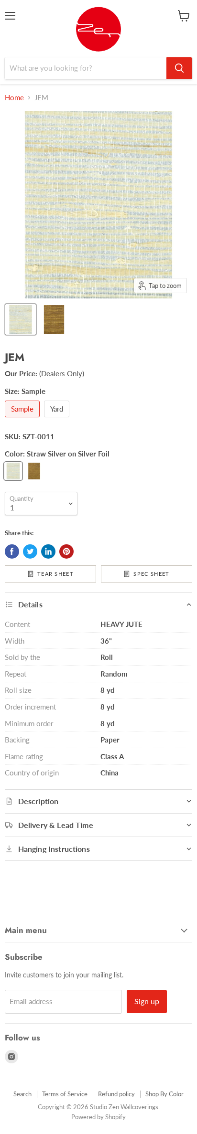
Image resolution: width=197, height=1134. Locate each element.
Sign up (146, 1001)
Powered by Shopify (98, 1117)
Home (14, 98)
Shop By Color (164, 1094)
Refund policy (116, 1094)
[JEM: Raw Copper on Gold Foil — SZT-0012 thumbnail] (54, 319)
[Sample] (23, 419)
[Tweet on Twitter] (30, 551)
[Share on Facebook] (12, 551)
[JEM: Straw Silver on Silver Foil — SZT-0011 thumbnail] (20, 319)
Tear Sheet (55, 574)
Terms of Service (65, 1094)
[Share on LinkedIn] (48, 551)
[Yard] (58, 419)
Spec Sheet (151, 574)
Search (22, 1094)
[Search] (179, 68)
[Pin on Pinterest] (66, 551)
